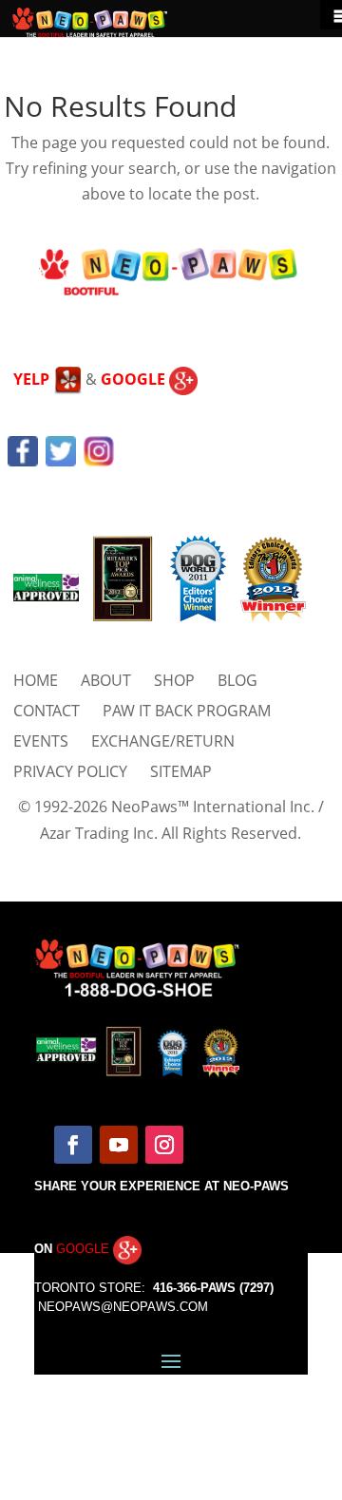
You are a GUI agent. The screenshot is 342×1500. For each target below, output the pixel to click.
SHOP (174, 680)
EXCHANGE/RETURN (163, 741)
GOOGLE (135, 379)
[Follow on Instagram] (164, 1145)
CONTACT (46, 710)
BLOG (237, 680)
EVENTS (40, 741)
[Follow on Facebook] (73, 1145)
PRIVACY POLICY (70, 771)
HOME (35, 680)
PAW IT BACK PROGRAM (187, 710)
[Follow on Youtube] (119, 1145)
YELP (33, 379)
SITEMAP (181, 771)
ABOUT (106, 680)
